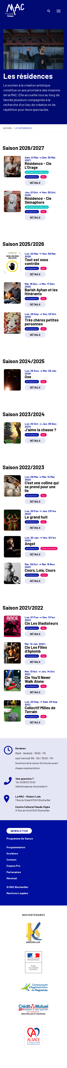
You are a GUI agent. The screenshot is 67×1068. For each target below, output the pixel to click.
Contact (11, 859)
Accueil (7, 128)
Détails (35, 182)
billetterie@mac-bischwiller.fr (31, 786)
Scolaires (12, 853)
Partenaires (14, 872)
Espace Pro (13, 865)
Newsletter (19, 830)
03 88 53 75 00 (27, 782)
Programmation (16, 847)
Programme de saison (20, 838)
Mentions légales (17, 893)
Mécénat (12, 878)
